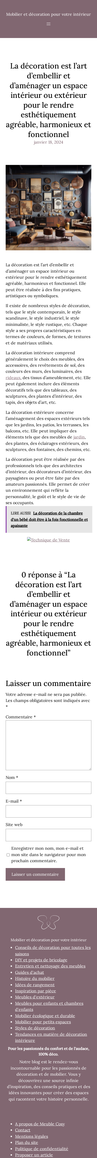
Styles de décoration (35, 1028)
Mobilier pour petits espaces (43, 1022)
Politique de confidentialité (41, 1148)
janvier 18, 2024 (48, 142)
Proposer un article (34, 1155)
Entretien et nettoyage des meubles (50, 966)
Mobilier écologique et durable (45, 1015)
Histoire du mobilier (35, 978)
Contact (22, 1130)
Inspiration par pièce (35, 991)
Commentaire (21, 717)
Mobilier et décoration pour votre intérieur (48, 14)
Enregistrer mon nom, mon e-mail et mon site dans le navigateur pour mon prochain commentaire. (48, 854)
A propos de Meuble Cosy (40, 1124)
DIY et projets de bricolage (41, 960)
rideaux (13, 377)
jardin (79, 437)
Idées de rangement (35, 984)
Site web (14, 824)
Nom (12, 777)
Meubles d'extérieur (35, 997)
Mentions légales (31, 1136)
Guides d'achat (29, 972)
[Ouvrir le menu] (48, 24)
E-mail (14, 801)
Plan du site (26, 1142)
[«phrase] (48, 540)
